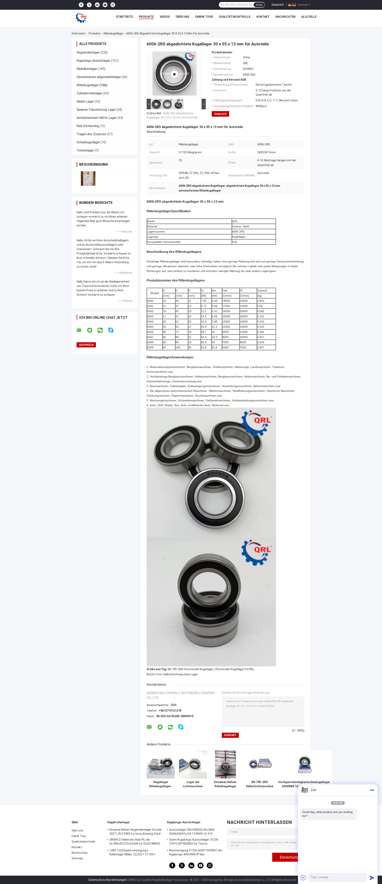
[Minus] (372, 790)
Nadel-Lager (85, 101)
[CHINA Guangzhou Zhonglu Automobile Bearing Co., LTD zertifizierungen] (88, 178)
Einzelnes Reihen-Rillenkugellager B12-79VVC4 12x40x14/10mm (225, 784)
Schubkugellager (88, 142)
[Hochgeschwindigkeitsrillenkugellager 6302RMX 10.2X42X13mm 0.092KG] (304, 764)
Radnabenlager (87, 69)
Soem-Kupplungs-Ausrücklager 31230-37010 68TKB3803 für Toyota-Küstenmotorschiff (194, 842)
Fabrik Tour (204, 16)
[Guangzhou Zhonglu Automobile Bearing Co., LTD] (81, 18)
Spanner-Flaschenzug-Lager (96, 109)
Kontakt (263, 16)
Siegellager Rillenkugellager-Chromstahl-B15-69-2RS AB (160, 784)
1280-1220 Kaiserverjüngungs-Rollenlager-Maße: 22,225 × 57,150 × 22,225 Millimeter (132, 853)
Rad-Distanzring (88, 126)
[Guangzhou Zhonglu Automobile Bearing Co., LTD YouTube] (105, 4)
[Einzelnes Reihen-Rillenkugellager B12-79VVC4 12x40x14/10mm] (225, 764)
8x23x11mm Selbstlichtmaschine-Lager (172, 674)
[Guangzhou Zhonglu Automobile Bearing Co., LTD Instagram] (112, 4)
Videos (165, 16)
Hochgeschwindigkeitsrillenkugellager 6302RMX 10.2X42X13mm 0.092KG (304, 784)
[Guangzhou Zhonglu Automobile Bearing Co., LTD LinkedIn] (97, 4)
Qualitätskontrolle (234, 16)
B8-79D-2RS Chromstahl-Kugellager (190, 669)
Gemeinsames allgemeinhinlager (99, 77)
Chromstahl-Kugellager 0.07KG (234, 669)
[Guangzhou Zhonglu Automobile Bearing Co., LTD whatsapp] (92, 330)
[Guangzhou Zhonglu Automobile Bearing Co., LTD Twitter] (89, 5)
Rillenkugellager (114, 33)
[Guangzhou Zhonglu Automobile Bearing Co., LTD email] (82, 330)
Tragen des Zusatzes (91, 134)
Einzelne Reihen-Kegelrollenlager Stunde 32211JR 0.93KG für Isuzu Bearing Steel (135, 831)
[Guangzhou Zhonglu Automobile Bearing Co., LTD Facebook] (81, 4)
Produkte (146, 16)
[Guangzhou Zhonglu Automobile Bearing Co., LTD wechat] (103, 330)
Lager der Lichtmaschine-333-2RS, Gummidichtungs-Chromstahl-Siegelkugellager (193, 784)
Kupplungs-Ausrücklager (93, 61)
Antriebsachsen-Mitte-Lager (97, 118)
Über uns (182, 16)
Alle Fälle (309, 16)
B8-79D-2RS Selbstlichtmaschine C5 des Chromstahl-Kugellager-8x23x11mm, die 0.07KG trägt (259, 784)
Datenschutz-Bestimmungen (107, 879)
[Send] (372, 877)
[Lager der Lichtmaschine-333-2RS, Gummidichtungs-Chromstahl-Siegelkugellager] (193, 764)
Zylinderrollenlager (89, 93)
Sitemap (77, 858)
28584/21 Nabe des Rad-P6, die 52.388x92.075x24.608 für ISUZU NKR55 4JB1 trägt (134, 842)
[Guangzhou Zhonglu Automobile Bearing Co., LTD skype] (113, 330)
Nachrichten (285, 16)
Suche (259, 4)
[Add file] (303, 877)
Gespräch (278, 4)
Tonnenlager (85, 150)
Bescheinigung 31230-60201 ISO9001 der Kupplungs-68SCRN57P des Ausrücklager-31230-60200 (195, 853)
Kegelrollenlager (88, 52)
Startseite (124, 16)
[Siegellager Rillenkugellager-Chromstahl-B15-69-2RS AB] (161, 764)
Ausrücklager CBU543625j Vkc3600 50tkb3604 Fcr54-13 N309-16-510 (191, 831)
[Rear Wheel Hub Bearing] (174, 74)
